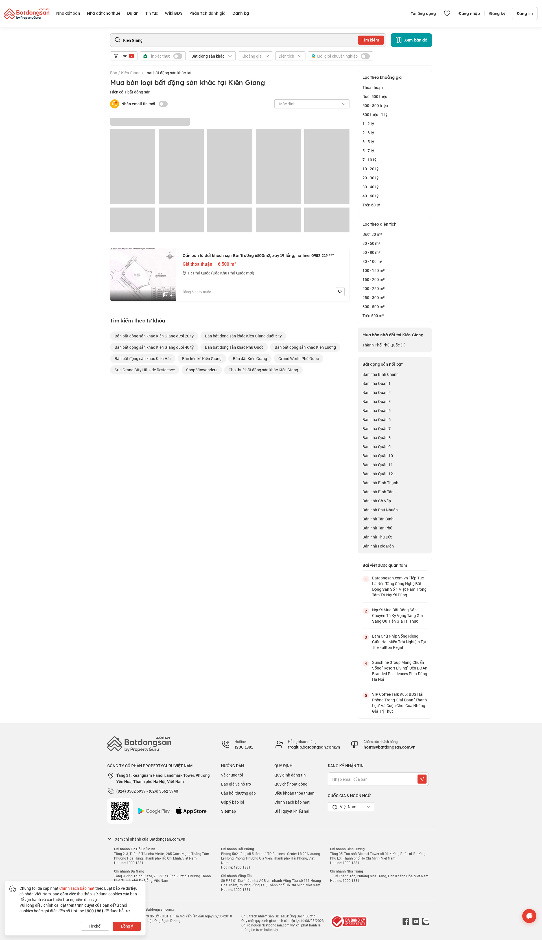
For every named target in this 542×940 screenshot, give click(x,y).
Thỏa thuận (372, 87)
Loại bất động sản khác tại (168, 72)
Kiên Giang (131, 72)
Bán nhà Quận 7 (376, 428)
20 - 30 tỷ (370, 177)
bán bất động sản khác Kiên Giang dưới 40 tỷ (154, 347)
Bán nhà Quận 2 (376, 392)
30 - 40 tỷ (370, 186)
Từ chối (95, 926)
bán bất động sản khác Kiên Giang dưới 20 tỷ (154, 336)
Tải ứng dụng (423, 13)
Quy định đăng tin (290, 775)
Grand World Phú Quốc (298, 358)
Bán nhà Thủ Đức (377, 537)
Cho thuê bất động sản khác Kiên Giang (263, 369)
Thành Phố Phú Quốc (384, 345)
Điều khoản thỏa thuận (294, 793)
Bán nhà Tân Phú (377, 528)
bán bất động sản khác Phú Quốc (234, 347)
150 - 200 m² (373, 279)
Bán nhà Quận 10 (377, 455)
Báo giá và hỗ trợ (236, 784)
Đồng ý (127, 926)
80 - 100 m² (372, 261)
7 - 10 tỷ (369, 159)
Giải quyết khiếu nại (291, 811)
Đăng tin (525, 13)
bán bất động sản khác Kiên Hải (143, 358)
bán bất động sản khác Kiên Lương (305, 347)
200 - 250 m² (373, 288)
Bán (113, 72)
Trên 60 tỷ (371, 205)
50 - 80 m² (371, 252)
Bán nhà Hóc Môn (378, 546)
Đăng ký (497, 13)
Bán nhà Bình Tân (378, 491)
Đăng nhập (469, 13)
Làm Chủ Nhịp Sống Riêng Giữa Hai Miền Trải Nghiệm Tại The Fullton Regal (399, 641)
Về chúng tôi (232, 775)
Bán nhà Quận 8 (376, 437)
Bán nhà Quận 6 (376, 419)
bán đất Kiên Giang (250, 358)
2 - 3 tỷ (368, 132)
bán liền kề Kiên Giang (202, 358)
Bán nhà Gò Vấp (376, 500)
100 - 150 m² (373, 270)
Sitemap (228, 811)
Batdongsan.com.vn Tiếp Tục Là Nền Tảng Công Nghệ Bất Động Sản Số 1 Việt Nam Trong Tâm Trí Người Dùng (399, 586)
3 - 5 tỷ (368, 141)
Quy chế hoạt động (290, 784)
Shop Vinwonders (201, 369)
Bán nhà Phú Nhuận (380, 509)
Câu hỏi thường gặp (238, 793)
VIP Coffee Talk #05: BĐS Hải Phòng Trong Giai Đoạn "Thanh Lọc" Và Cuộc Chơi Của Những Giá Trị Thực (399, 703)
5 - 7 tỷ (368, 150)
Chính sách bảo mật (292, 802)
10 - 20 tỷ (370, 168)
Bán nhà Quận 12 (377, 473)
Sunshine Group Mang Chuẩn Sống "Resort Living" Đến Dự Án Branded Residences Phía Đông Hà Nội (399, 671)
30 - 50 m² (371, 243)
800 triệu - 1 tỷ (375, 114)
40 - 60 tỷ (370, 196)
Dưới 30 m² (372, 234)
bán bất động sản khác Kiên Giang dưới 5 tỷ (243, 336)
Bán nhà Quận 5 (376, 410)
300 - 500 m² (373, 306)
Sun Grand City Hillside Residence (145, 369)
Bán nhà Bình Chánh (380, 374)
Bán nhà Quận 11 (377, 464)
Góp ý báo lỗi (232, 802)
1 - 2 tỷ (368, 123)
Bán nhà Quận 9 (376, 446)
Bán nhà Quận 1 (376, 383)
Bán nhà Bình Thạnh (380, 482)
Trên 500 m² (373, 315)
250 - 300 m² (373, 297)
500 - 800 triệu (375, 105)
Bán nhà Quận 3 (376, 401)
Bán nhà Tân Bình (378, 519)
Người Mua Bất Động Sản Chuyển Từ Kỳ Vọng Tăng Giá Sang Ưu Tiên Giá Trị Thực (397, 615)
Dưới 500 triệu (374, 96)
